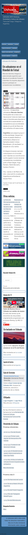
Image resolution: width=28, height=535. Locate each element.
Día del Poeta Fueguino (13, 490)
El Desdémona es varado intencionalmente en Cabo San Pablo (13, 453)
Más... (5, 509)
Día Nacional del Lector (13, 479)
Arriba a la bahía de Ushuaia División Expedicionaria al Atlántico (14, 462)
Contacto (14, 56)
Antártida (10, 44)
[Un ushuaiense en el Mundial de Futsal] (14, 108)
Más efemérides (8, 468)
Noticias (4, 44)
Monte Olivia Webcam (7, 52)
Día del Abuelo (12, 432)
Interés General (6, 56)
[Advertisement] (14, 34)
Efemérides (17, 52)
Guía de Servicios (6, 48)
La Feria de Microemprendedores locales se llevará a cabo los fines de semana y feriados (10, 206)
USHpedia (14, 48)
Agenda (16, 44)
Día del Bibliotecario (12, 500)
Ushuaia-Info (7, 61)
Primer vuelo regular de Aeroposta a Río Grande (12, 438)
